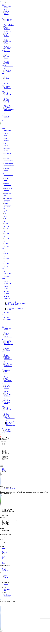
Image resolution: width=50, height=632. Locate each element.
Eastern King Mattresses (8, 106)
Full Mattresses (6, 108)
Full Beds (5, 8)
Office (3, 73)
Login (5, 590)
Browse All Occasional (7, 71)
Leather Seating (6, 62)
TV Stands (6, 87)
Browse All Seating (7, 63)
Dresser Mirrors (6, 11)
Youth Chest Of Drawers (8, 38)
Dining (3, 18)
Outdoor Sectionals (7, 116)
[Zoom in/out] (2, 630)
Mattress (3, 410)
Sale (3, 120)
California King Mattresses (8, 105)
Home (3, 468)
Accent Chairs (6, 56)
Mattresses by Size (7, 298)
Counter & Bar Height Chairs (8, 23)
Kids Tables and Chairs (7, 41)
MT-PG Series (6, 99)
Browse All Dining (7, 29)
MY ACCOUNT (5, 587)
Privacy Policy (6, 594)
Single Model (2, 460)
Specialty (3, 119)
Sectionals (5, 211)
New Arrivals (4, 4)
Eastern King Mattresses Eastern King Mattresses (13, 300)
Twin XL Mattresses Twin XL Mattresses (12, 304)
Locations (5, 576)
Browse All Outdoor (7, 319)
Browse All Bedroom (7, 16)
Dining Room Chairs (7, 21)
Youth (3, 30)
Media (3, 85)
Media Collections (7, 86)
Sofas (5, 52)
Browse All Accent (7, 83)
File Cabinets (6, 77)
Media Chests (6, 14)
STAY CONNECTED (5, 582)
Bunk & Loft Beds (7, 46)
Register (3, 563)
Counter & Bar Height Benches (9, 25)
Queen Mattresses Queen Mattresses (11, 301)
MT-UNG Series (6, 101)
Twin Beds (6, 9)
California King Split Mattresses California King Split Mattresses (16, 303)
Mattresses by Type (7, 306)
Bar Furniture (6, 28)
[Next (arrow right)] (1, 631)
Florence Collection (8, 488)
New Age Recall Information (4, 0)
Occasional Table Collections (8, 66)
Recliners (5, 57)
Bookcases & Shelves (7, 76)
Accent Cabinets (6, 263)
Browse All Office (7, 78)
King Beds (6, 7)
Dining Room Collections (8, 19)
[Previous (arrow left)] (0, 631)
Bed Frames (6, 286)
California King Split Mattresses (9, 109)
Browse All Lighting (7, 94)
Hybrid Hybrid (8, 309)
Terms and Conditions (5, 567)
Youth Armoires (6, 39)
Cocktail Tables (6, 238)
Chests (5, 13)
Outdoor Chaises (6, 117)
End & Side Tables (7, 67)
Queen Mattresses (7, 107)
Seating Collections (7, 51)
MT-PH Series (6, 100)
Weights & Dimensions (4, 441)
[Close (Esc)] (0, 630)
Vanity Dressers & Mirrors (8, 44)
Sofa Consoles (6, 69)
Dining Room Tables (7, 20)
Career (3, 551)
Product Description (3, 439)
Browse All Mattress (7, 312)
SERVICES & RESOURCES (7, 592)
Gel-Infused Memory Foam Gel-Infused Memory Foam (14, 308)
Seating (3, 50)
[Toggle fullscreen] (1, 630)
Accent (3, 80)
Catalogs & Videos (5, 570)
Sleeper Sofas (6, 53)
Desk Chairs (6, 43)
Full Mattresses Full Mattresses (11, 302)
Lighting (3, 91)
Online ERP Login (5, 561)
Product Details (2, 447)
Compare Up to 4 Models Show (45, 618)
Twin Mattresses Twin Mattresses (11, 305)
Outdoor (3, 115)
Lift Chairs (6, 58)
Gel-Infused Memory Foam (8, 112)
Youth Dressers (6, 36)
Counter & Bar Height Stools (8, 24)
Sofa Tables (6, 68)
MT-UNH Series (6, 102)
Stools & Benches (7, 148)
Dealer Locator (6, 577)
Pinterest (3, 557)
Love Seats (6, 54)
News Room (4, 556)
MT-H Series (6, 98)
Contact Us (4, 550)
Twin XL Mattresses (7, 110)
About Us (3, 548)
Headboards (6, 32)
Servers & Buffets (7, 26)
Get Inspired (4, 569)
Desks (5, 42)
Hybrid (5, 113)
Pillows (5, 103)
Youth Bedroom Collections (8, 31)
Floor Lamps (6, 93)
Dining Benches (6, 22)
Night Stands (6, 12)
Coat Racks (6, 82)
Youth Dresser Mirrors (7, 185)
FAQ (3, 558)
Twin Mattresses (8, 423)
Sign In (3, 562)
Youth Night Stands (7, 186)
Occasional (4, 65)
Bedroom (3, 5)
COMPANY (4, 573)
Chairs (5, 55)
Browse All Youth (7, 48)
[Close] (0, 434)
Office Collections (7, 391)
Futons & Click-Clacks (7, 47)
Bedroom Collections (7, 6)
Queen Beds (6, 33)
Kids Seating (6, 40)
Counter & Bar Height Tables (8, 160)
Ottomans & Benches (7, 70)
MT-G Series (6, 97)
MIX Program (4, 552)
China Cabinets (6, 27)
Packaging (2, 528)
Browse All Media (7, 89)
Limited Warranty (5, 568)
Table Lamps (6, 92)
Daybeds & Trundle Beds (8, 45)
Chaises (5, 378)
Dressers (5, 10)
